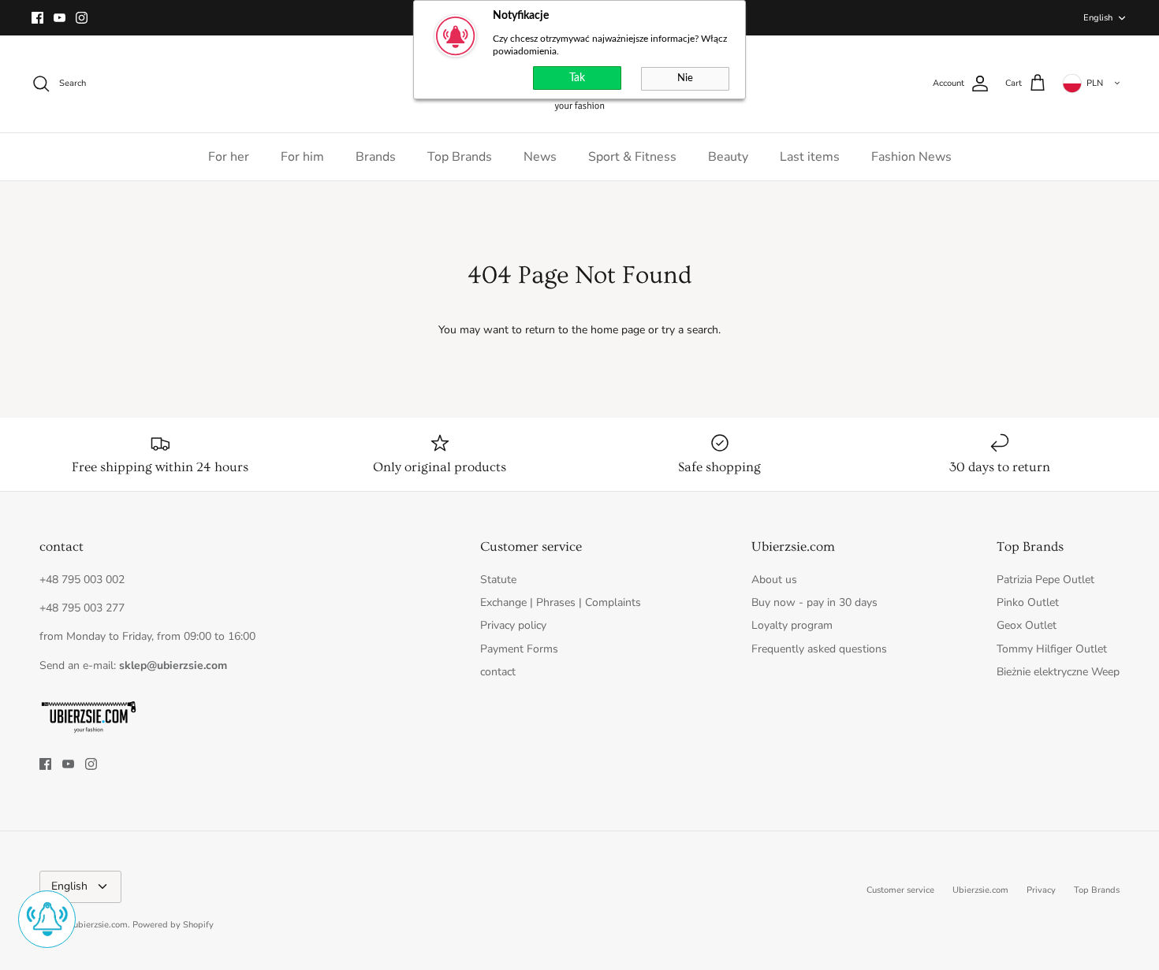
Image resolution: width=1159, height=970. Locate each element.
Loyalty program (792, 625)
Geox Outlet (1027, 625)
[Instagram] (82, 18)
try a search (689, 329)
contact (498, 671)
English (1097, 18)
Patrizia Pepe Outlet (1045, 579)
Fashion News (911, 156)
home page (618, 329)
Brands (376, 156)
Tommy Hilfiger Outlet (1052, 648)
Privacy (1041, 890)
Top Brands (459, 156)
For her (228, 156)
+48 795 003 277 (82, 607)
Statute (498, 579)
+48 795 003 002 (82, 579)
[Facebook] (37, 18)
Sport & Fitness (632, 156)
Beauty (728, 156)
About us (774, 579)
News (540, 156)
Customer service (900, 890)
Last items (810, 156)
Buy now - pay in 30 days (814, 602)
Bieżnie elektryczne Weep (1058, 671)
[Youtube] (59, 18)
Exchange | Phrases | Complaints (560, 602)
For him (302, 156)
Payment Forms (519, 648)
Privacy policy (513, 625)
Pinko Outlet (1028, 602)
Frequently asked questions (819, 648)
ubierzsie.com (100, 925)
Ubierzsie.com (980, 890)
